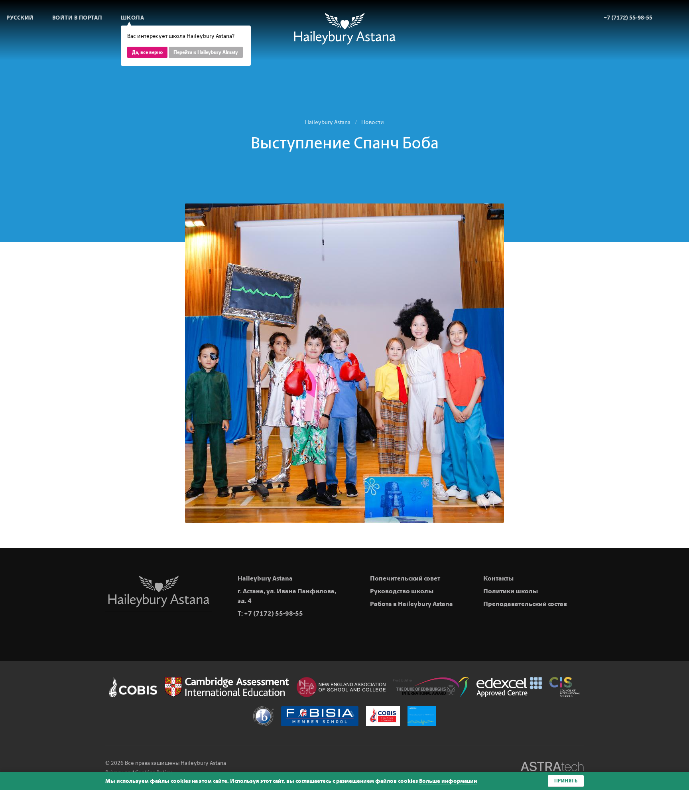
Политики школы (510, 591)
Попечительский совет (405, 578)
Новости (372, 122)
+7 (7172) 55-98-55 (273, 613)
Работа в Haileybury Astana (411, 604)
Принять (566, 781)
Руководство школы (401, 591)
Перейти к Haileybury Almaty (205, 52)
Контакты (498, 578)
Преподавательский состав (525, 604)
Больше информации (448, 781)
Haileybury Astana (327, 122)
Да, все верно (147, 52)
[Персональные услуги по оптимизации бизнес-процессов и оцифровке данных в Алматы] (552, 768)
